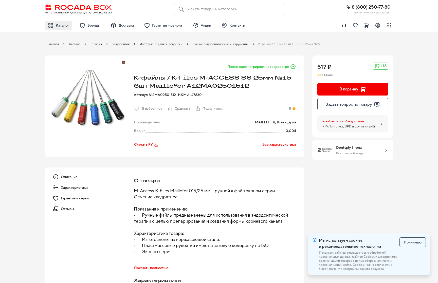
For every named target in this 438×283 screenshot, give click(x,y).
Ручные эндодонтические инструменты (220, 44)
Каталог (74, 44)
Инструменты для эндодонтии (161, 44)
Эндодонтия (121, 44)
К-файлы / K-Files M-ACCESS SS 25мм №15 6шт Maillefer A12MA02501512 (292, 44)
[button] (88, 99)
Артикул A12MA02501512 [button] (155, 95)
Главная (53, 44)
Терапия (96, 44)
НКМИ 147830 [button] (190, 95)
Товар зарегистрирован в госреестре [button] (258, 67)
